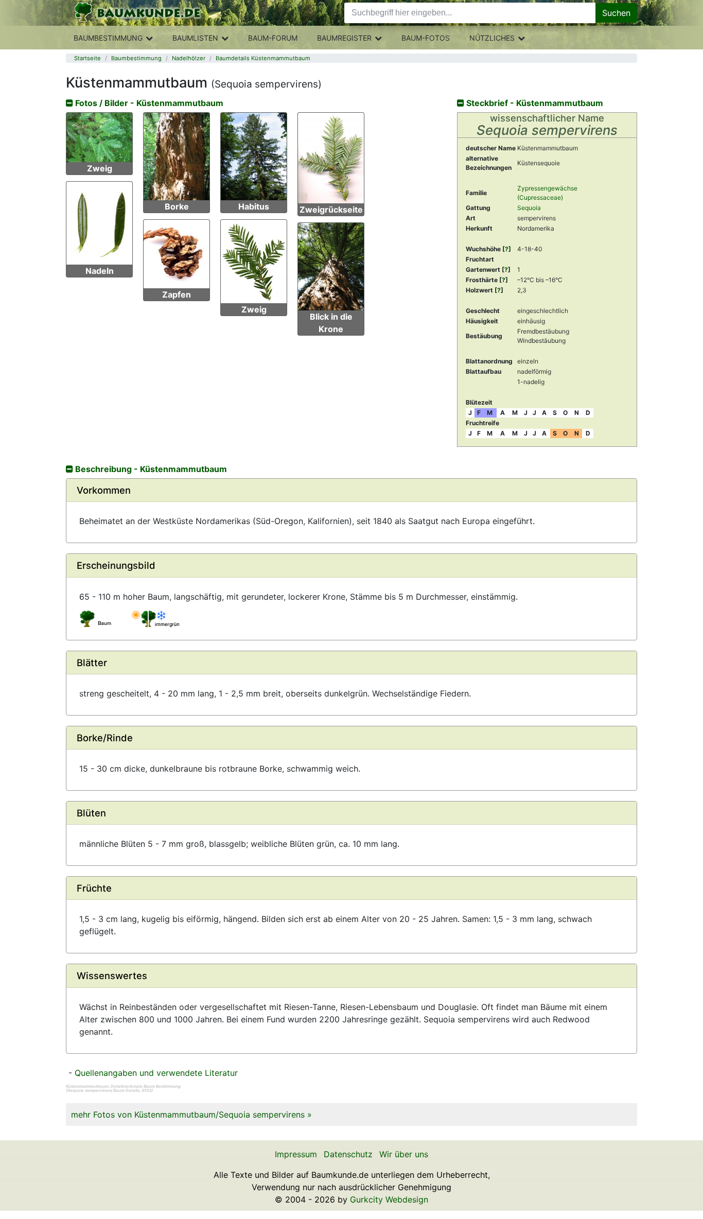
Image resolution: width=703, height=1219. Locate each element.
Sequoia (529, 208)
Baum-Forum (272, 37)
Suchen (616, 13)
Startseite (87, 58)
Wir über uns (403, 1154)
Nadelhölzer (188, 58)
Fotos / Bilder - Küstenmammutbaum (148, 103)
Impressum (296, 1154)
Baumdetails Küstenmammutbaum (263, 58)
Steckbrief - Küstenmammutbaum (533, 103)
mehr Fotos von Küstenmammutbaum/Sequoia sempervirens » (191, 1114)
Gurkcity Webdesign (389, 1199)
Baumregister (344, 37)
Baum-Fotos (425, 37)
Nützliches (492, 37)
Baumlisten (195, 37)
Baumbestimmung (108, 37)
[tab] (351, 490)
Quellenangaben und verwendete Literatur (156, 1073)
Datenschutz (348, 1154)
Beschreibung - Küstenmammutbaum (150, 469)
